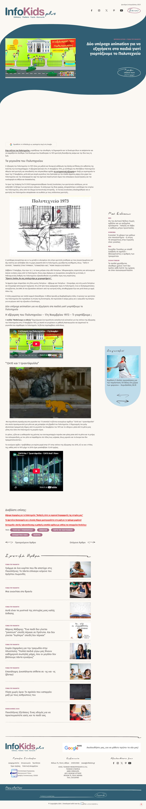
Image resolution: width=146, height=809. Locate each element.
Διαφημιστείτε (13, 763)
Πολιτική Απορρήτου (30, 766)
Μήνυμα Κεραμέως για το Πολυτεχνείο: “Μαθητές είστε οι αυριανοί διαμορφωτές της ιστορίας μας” (44, 515)
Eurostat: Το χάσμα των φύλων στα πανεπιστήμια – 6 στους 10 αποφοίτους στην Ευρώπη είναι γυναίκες (121, 238)
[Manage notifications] (141, 804)
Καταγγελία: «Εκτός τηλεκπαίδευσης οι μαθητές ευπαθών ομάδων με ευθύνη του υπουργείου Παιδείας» (45, 525)
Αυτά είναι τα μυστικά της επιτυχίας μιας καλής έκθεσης (30, 612)
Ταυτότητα (36, 763)
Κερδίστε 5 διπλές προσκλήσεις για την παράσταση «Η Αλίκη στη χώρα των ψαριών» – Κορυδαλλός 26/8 (122, 382)
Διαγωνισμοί (115, 350)
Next (123, 401)
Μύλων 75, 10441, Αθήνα (60, 763)
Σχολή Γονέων (113, 260)
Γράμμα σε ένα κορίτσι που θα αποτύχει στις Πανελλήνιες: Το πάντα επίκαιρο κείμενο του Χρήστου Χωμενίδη (28, 571)
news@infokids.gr (88, 763)
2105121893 (75, 763)
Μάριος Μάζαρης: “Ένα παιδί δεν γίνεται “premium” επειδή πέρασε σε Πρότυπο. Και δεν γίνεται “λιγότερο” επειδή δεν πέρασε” (30, 632)
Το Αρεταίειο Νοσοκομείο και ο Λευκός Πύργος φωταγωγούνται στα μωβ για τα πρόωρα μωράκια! (43, 520)
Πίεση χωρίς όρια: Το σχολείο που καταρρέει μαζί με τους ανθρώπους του (28, 693)
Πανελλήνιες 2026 (12, 709)
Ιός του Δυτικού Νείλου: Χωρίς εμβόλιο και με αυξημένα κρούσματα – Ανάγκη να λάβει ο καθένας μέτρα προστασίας (121, 224)
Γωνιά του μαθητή (134, 39)
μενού (134, 10)
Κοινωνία (111, 232)
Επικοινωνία (25, 763)
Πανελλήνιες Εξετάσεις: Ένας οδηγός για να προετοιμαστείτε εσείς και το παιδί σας (28, 714)
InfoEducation (119, 39)
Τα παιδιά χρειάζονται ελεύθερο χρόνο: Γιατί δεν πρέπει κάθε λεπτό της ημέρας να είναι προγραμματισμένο (121, 266)
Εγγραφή (101, 795)
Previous (123, 395)
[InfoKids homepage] (30, 12)
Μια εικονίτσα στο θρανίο (18, 591)
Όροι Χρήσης (15, 766)
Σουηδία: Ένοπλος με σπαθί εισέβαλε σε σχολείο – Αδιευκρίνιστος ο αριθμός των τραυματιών (121, 252)
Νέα (109, 218)
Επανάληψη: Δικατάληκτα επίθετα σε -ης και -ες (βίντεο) (30, 673)
